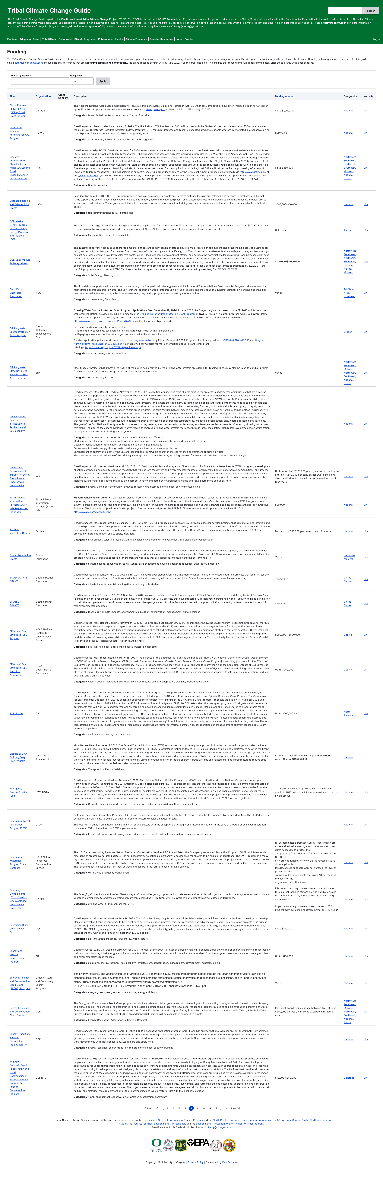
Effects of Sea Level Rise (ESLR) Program (19, 635)
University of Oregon (154, 1120)
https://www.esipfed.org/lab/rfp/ (92, 511)
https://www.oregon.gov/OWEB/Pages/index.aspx (113, 347)
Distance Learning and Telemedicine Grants (20, 204)
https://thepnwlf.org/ (333, 22)
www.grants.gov (155, 109)
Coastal (348, 634)
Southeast (349, 167)
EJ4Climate (16, 713)
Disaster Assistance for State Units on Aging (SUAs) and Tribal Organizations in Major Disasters (20, 167)
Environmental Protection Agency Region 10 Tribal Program (229, 1123)
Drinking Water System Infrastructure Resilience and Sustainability (18, 423)
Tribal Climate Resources (57, 39)
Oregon (348, 331)
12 (216, 1109)
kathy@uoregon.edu (219, 1127)
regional (348, 558)
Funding (12, 39)
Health (119, 39)
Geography (76, 75)
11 (210, 1109)
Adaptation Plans (29, 39)
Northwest (350, 156)
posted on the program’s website (135, 340)
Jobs (179, 39)
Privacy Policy (195, 1162)
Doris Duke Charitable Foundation (16, 293)
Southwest (350, 160)
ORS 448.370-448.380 (236, 340)
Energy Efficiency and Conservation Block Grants (20, 1011)
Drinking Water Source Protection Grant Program (20, 332)
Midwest (348, 171)
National (348, 110)
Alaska (347, 178)
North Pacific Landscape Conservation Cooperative (242, 1120)
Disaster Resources (161, 39)
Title (12, 96)
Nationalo (349, 555)
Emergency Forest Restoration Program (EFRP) (20, 824)
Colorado (349, 1077)
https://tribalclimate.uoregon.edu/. (81, 26)
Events (188, 39)
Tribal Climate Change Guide (49, 10)
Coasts (348, 669)
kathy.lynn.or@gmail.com (29, 62)
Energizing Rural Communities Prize (19, 928)
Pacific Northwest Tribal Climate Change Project (89, 19)
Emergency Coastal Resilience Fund (20, 792)
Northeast (349, 164)
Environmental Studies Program (185, 1120)
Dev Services (229, 1162)
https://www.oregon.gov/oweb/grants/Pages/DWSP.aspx (106, 321)
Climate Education (136, 39)
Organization (43, 96)
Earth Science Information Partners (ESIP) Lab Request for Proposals (19, 504)
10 (204, 1109)
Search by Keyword (21, 75)
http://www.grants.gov (252, 171)
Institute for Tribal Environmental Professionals (159, 1123)
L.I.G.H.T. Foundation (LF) (170, 19)
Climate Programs (84, 39)
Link (366, 110)
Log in (376, 39)
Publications (105, 39)
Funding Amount (284, 96)
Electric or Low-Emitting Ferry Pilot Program (19, 757)
